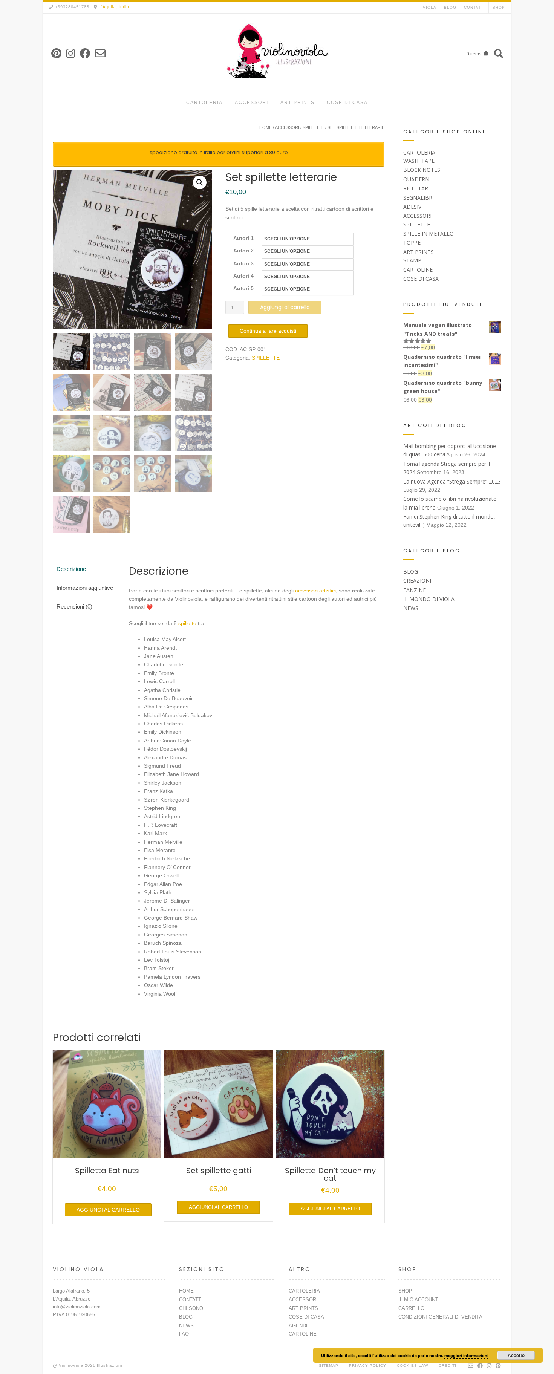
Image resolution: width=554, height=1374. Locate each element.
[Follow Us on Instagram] (71, 53)
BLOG (450, 7)
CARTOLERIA (204, 102)
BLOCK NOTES (421, 169)
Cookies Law (412, 1365)
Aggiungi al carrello (285, 307)
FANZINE (414, 590)
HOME (186, 1291)
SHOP (499, 7)
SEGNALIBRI (418, 197)
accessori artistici (315, 591)
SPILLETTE (313, 127)
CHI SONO (191, 1308)
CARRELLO (411, 1308)
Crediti (447, 1365)
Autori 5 (243, 288)
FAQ (184, 1334)
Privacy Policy (367, 1365)
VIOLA (429, 7)
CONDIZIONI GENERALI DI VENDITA (440, 1317)
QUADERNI (417, 179)
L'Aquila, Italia (114, 7)
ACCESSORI (251, 102)
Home (265, 127)
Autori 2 (243, 251)
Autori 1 (243, 238)
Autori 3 (243, 263)
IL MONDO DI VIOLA (429, 599)
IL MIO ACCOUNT (418, 1299)
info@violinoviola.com (77, 1307)
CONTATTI (474, 7)
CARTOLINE (418, 269)
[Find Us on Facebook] (85, 53)
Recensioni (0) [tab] (74, 606)
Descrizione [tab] (71, 569)
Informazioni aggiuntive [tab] (85, 587)
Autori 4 (243, 276)
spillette (187, 623)
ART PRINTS (297, 102)
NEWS (410, 608)
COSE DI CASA (347, 102)
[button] (200, 182)
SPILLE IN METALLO (428, 233)
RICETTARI (416, 188)
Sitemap (328, 1365)
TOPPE (412, 242)
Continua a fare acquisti (268, 331)
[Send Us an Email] (100, 53)
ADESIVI (413, 206)
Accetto (516, 1355)
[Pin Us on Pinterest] (56, 53)
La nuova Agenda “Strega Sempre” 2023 (452, 481)
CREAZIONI (417, 580)
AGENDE (299, 1325)
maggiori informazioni (466, 1355)
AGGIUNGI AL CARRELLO (108, 1210)
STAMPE (413, 260)
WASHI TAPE (419, 160)
